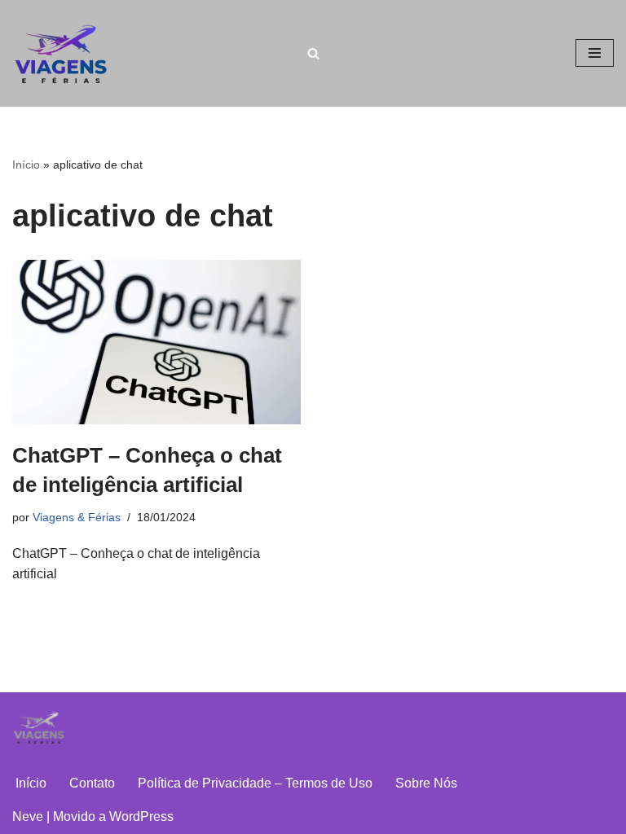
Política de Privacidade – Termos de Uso (255, 783)
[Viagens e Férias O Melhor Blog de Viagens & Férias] (65, 53)
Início (26, 164)
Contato (92, 783)
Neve (27, 816)
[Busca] (313, 53)
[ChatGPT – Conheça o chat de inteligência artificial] (156, 342)
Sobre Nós (426, 783)
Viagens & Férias (77, 517)
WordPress (141, 816)
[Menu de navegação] (594, 53)
